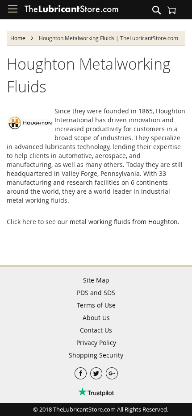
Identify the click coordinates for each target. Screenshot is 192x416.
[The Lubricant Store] (71, 10)
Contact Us (96, 330)
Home (18, 38)
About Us (96, 317)
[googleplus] (112, 371)
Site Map (96, 280)
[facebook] (81, 371)
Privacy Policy (96, 342)
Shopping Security (96, 355)
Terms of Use (96, 305)
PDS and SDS (96, 292)
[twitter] (97, 371)
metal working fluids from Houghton (124, 221)
